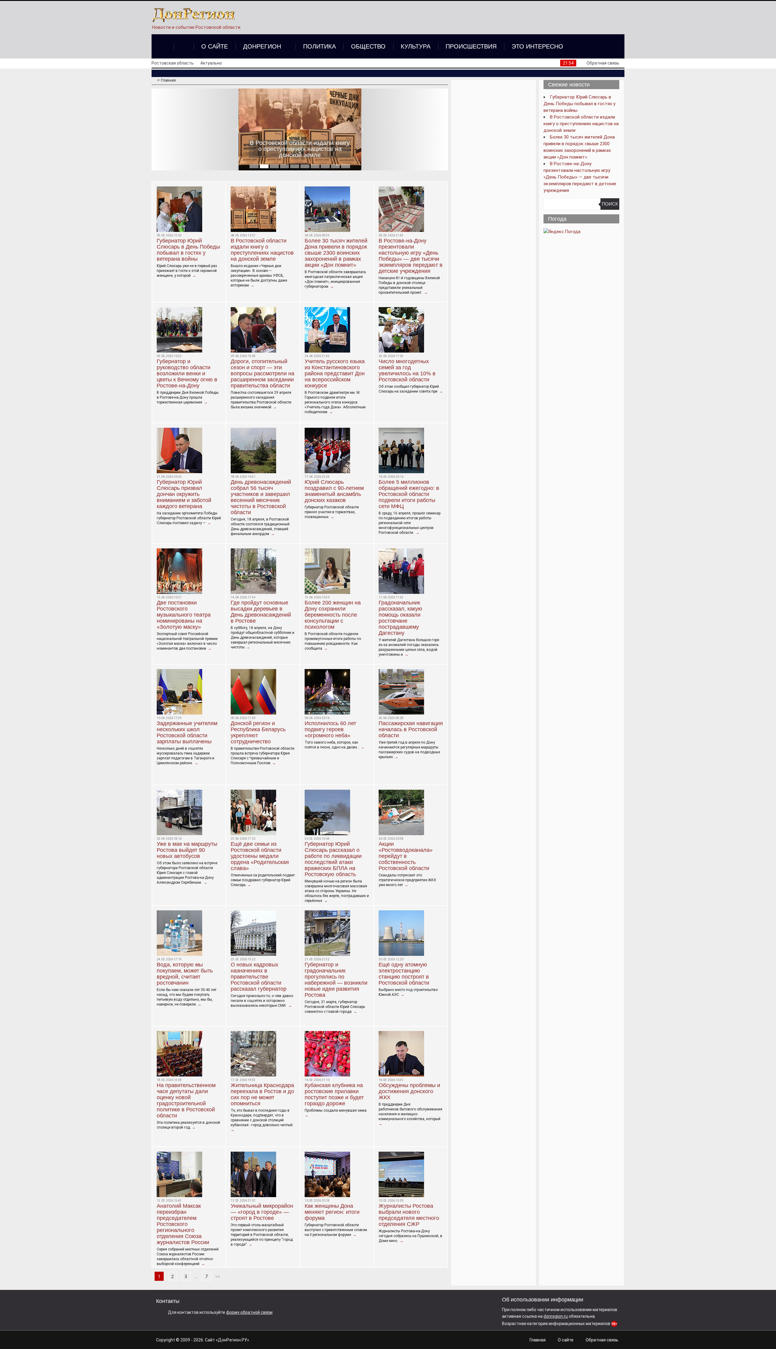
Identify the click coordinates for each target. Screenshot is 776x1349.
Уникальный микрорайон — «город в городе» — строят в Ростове (262, 1212)
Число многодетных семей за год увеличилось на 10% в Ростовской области (407, 370)
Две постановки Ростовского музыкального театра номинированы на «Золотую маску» (184, 615)
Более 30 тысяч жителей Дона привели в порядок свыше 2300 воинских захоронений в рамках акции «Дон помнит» (300, 145)
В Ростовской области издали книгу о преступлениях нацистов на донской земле (262, 250)
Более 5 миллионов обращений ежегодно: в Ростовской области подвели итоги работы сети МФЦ (409, 494)
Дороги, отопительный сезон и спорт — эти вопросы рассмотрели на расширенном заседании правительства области (262, 373)
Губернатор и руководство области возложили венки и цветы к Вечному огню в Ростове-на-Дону (187, 373)
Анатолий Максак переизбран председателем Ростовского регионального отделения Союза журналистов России (183, 1224)
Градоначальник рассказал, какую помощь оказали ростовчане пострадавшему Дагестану (400, 618)
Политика (319, 46)
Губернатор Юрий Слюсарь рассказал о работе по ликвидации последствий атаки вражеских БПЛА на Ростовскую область (333, 859)
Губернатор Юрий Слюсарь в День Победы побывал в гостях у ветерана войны (188, 250)
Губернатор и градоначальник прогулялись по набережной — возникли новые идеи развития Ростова (336, 980)
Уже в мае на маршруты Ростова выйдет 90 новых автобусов (187, 850)
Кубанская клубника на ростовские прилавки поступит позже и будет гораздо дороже (334, 1094)
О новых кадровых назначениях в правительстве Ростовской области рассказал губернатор (258, 977)
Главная (538, 1339)
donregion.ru (556, 1316)
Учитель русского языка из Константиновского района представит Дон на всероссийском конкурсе (335, 373)
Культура (415, 46)
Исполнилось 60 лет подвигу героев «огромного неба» (330, 729)
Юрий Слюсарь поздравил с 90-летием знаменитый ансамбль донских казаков (334, 491)
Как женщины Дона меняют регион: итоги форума (332, 1212)
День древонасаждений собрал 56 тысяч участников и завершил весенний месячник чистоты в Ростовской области (261, 497)
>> (217, 1276)
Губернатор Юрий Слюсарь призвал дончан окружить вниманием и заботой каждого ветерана (184, 494)
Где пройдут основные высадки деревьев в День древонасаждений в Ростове (261, 612)
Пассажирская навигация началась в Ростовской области (411, 729)
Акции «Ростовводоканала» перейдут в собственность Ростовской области (406, 856)
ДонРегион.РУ (232, 1339)
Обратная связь (603, 63)
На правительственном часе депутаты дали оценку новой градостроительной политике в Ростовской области (186, 1100)
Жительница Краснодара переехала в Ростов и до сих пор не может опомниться (262, 1094)
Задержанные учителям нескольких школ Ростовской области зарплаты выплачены (187, 732)
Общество (368, 46)
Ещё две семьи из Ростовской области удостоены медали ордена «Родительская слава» (260, 856)
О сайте (214, 46)
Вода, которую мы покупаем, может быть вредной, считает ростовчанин (185, 974)
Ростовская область (173, 63)
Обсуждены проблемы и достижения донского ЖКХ (409, 1091)
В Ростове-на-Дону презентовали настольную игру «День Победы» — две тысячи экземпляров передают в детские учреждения (411, 256)
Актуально (211, 63)
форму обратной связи (249, 1312)
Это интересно (537, 46)
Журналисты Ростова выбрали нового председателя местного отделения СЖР (409, 1215)
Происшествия (471, 46)
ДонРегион (262, 46)
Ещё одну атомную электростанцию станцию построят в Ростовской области (404, 974)
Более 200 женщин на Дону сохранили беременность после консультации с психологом (333, 615)
